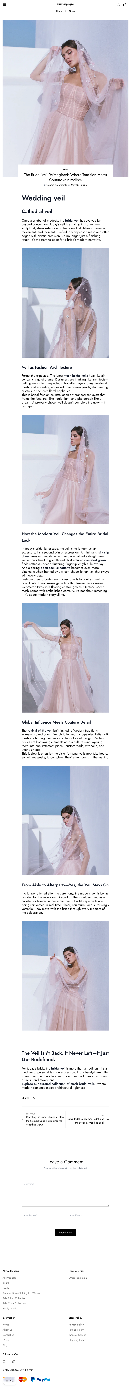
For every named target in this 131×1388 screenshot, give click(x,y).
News (72, 11)
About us (7, 1330)
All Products (9, 1278)
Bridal (6, 1283)
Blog (5, 1345)
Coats (6, 1288)
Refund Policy (76, 1330)
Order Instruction (78, 1278)
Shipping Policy (77, 1340)
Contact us (8, 1335)
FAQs (5, 1340)
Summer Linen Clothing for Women (21, 1293)
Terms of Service (77, 1335)
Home (59, 11)
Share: (25, 1098)
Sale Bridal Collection (14, 1298)
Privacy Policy (76, 1324)
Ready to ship (10, 1308)
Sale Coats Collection (14, 1303)
